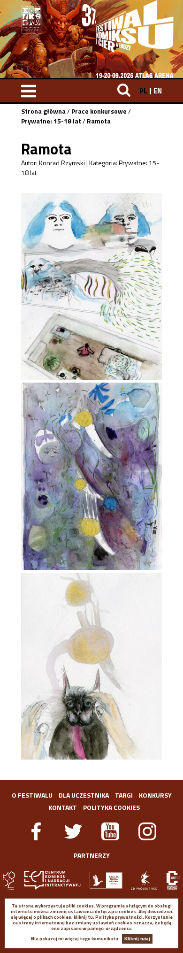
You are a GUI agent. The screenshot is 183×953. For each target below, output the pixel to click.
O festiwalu (32, 795)
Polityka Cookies (111, 807)
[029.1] (91, 286)
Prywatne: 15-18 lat (51, 121)
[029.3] (91, 666)
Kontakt (62, 807)
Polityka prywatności (119, 917)
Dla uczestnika (84, 795)
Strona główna (43, 111)
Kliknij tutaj (137, 938)
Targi (124, 795)
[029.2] (91, 476)
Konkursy (155, 795)
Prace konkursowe (99, 111)
